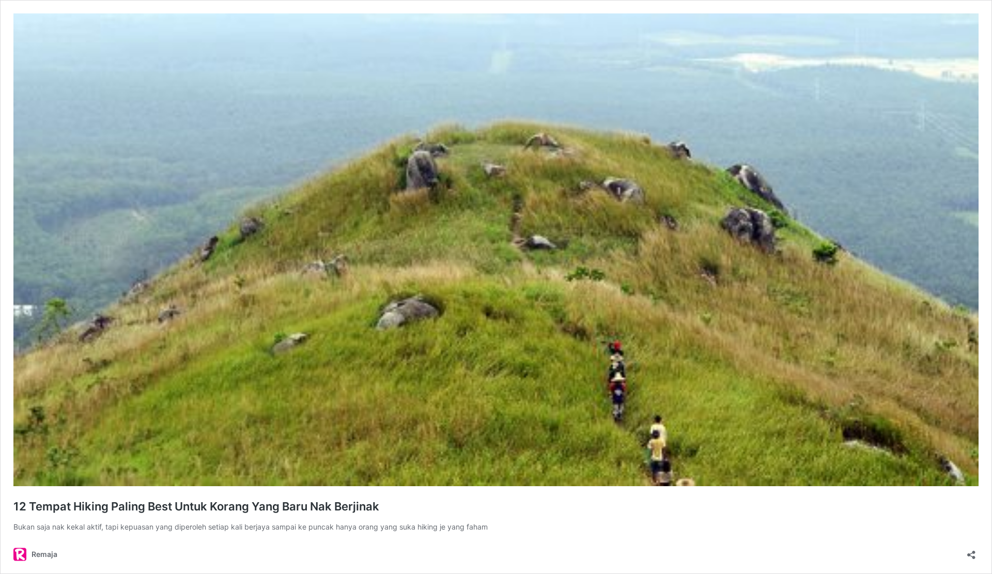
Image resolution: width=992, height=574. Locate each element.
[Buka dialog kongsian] (971, 552)
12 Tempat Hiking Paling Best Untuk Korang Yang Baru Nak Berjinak (196, 506)
